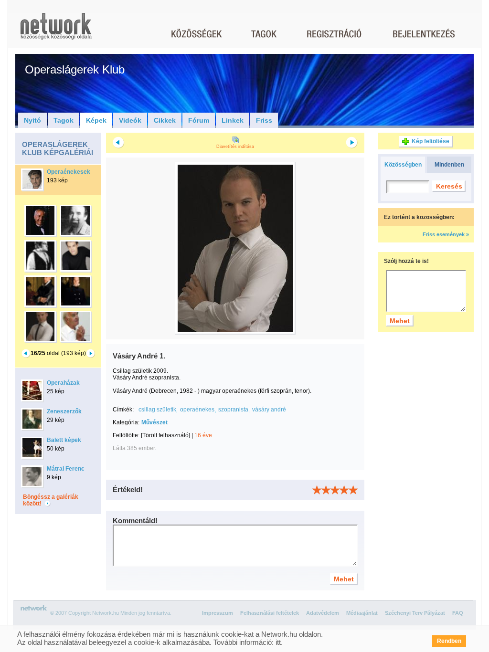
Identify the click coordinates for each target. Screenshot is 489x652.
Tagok (63, 120)
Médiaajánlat (362, 613)
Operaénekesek (68, 171)
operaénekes (197, 409)
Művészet (154, 422)
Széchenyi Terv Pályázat (415, 613)
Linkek (233, 120)
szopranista (233, 409)
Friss (264, 120)
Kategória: (126, 422)
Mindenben (449, 164)
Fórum (198, 120)
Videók (130, 120)
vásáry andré (269, 409)
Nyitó (32, 120)
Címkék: (123, 409)
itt (278, 642)
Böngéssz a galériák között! (50, 500)
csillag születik (157, 409)
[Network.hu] (56, 31)
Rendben (449, 641)
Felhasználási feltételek (269, 613)
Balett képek (64, 440)
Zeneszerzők (64, 411)
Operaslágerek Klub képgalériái (57, 148)
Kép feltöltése (430, 141)
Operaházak (63, 382)
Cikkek (165, 120)
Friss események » (446, 234)
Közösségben (403, 164)
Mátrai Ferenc (66, 468)
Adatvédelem (322, 613)
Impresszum (217, 613)
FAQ (457, 613)
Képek (96, 120)
